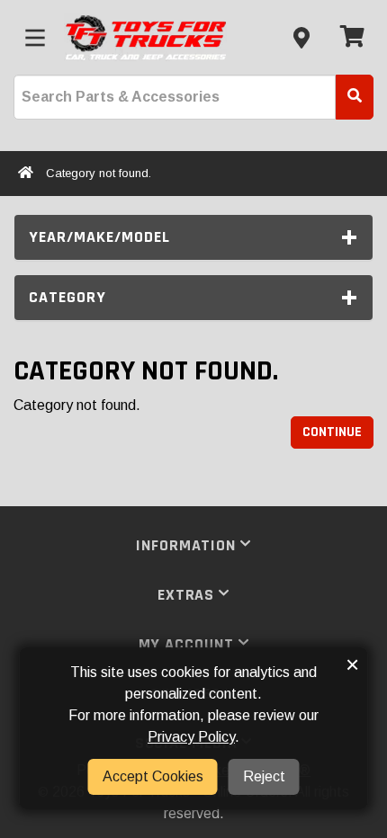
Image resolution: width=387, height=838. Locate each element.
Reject (264, 776)
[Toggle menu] (35, 37)
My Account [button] (188, 644)
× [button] (352, 664)
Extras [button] (188, 594)
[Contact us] (301, 37)
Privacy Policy (191, 736)
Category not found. (98, 173)
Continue (332, 432)
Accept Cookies (153, 776)
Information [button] (188, 545)
